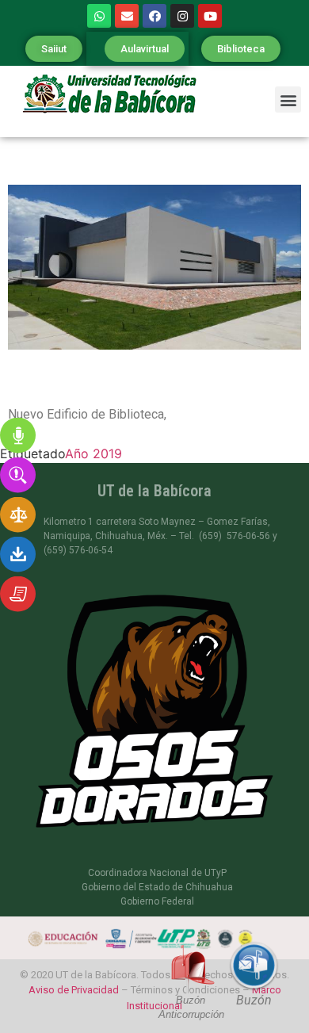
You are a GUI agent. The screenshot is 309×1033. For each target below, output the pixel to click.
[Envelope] (127, 16)
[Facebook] (154, 16)
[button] (53, 49)
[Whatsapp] (99, 16)
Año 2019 (93, 453)
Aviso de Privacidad (74, 990)
